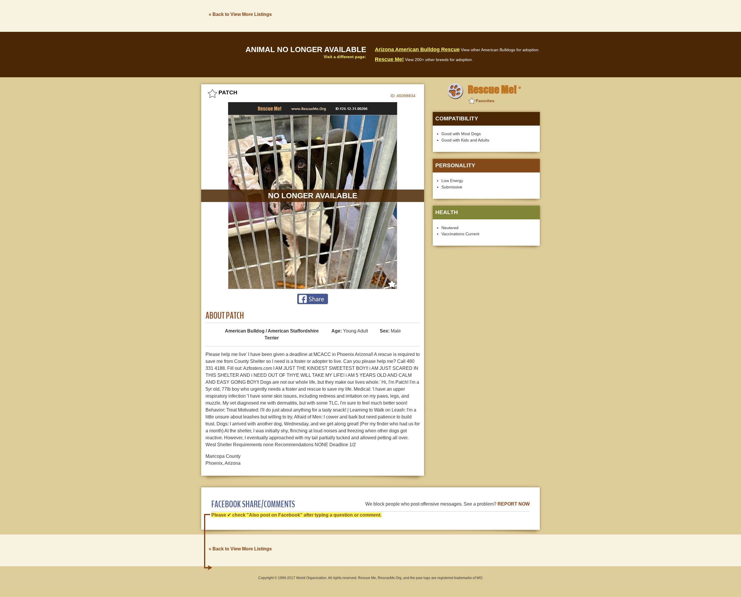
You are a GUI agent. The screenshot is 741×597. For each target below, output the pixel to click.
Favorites (485, 100)
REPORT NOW (514, 504)
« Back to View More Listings (240, 14)
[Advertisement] (434, 15)
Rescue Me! (389, 59)
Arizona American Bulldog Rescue (417, 49)
